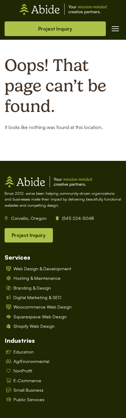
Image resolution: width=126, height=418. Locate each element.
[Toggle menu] (115, 29)
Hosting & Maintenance (37, 278)
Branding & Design (32, 287)
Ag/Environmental (31, 361)
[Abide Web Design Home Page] (63, 9)
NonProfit (22, 370)
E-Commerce (27, 380)
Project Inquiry (55, 29)
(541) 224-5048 (78, 218)
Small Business (28, 390)
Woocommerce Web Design (42, 306)
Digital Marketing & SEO (37, 297)
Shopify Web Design (33, 326)
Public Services (28, 399)
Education (23, 351)
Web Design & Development (42, 268)
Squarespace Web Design (40, 316)
